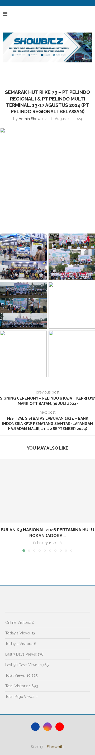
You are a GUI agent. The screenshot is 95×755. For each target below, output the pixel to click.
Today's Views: (18, 633)
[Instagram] (47, 726)
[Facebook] (35, 726)
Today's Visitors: (19, 644)
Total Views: (16, 675)
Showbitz (55, 746)
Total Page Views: (20, 696)
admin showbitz (33, 119)
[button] (4, 505)
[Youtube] (59, 726)
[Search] (89, 14)
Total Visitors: (17, 686)
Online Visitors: (18, 622)
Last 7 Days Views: (21, 654)
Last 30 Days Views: (22, 665)
